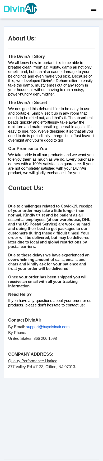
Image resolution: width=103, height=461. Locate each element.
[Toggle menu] (93, 9)
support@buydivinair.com (48, 326)
